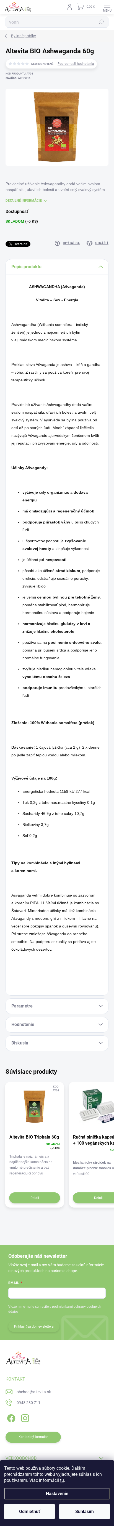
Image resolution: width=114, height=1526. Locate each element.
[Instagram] (24, 1417)
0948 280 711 (28, 1402)
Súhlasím (84, 1511)
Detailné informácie (24, 201)
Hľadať (101, 22)
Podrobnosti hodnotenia (76, 64)
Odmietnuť (29, 1511)
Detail (34, 1198)
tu (62, 1480)
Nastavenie (57, 1493)
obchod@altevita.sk (34, 1392)
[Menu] (107, 7)
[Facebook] (10, 1417)
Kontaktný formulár (33, 1437)
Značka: (18, 77)
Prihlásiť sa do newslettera (34, 1326)
